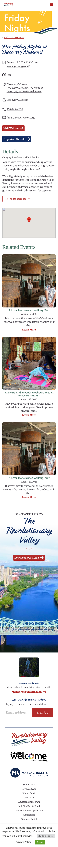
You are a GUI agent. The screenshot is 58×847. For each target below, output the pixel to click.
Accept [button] (40, 842)
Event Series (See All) (18, 66)
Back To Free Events (14, 37)
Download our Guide (26, 557)
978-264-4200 (15, 109)
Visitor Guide (29, 793)
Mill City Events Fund (29, 806)
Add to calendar (18, 198)
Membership (29, 814)
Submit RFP (29, 784)
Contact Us (29, 797)
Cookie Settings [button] (45, 836)
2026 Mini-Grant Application (29, 810)
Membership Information (27, 691)
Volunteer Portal (29, 819)
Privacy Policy (23, 842)
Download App (29, 789)
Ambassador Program (29, 802)
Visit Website (11, 128)
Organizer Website (14, 139)
